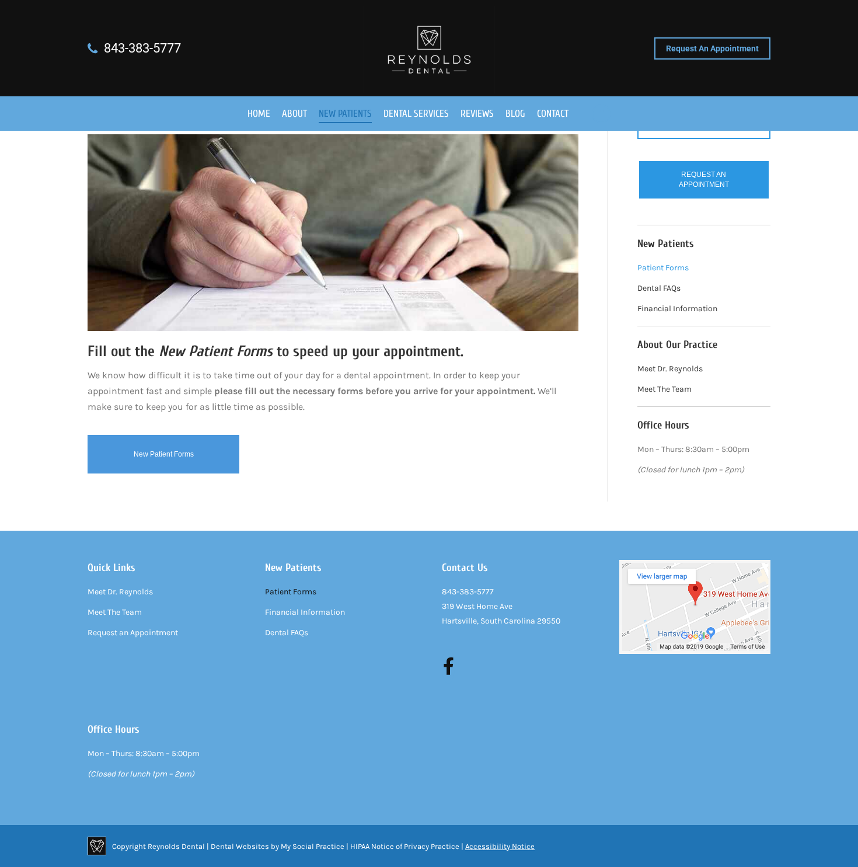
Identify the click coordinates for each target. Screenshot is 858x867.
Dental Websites (240, 846)
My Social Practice (311, 846)
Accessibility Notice (500, 846)
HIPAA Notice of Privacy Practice (404, 846)
